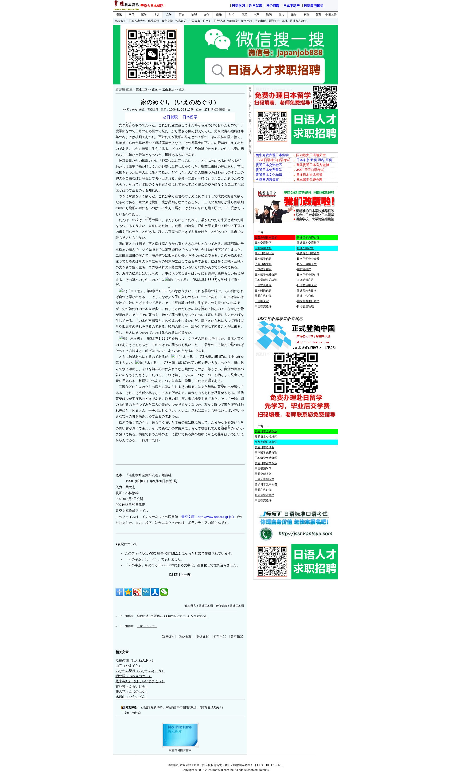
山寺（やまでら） (129, 665)
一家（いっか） (147, 626)
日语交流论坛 (263, 285)
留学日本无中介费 (266, 484)
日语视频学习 (263, 468)
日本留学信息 (263, 258)
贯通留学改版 (263, 248)
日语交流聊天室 (307, 285)
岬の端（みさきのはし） (134, 676)
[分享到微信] (164, 592)
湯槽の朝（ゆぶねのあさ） (135, 660)
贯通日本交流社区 (308, 242)
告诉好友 (202, 636)
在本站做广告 (305, 280)
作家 (155, 89)
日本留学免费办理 (266, 274)
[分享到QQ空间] (128, 592)
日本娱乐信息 (263, 269)
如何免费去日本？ (308, 301)
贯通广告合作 (263, 296)
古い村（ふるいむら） (132, 686)
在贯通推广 (304, 269)
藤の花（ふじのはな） (132, 691)
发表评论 (168, 636)
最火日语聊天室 (264, 253)
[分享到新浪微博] (137, 592)
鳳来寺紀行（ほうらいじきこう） (140, 681)
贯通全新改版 (263, 474)
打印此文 (219, 636)
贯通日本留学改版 (266, 463)
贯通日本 (141, 89)
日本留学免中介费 (308, 258)
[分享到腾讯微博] (146, 592)
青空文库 (153, 109)
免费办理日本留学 (266, 237)
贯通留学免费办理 (308, 237)
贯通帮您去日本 (307, 290)
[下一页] (185, 574)
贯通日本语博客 (264, 447)
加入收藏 (185, 636)
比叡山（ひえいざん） (132, 697)
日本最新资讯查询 (266, 280)
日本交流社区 (263, 242)
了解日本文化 (263, 264)
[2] (176, 574)
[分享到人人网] (155, 592)
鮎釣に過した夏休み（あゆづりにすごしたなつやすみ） (172, 616)
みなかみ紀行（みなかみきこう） (140, 671)
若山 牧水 (168, 89)
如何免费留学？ (264, 495)
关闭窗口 (236, 636)
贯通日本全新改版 (266, 431)
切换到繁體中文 (220, 109)
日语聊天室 (262, 301)
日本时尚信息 (263, 290)
